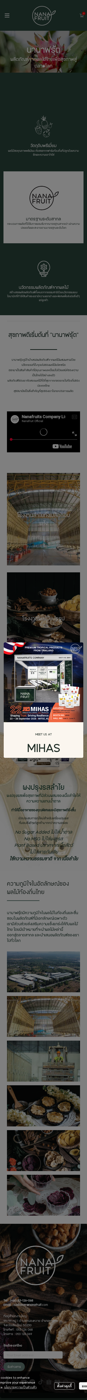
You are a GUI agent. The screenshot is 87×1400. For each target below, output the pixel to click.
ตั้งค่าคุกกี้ (64, 1386)
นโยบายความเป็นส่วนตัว (20, 1387)
